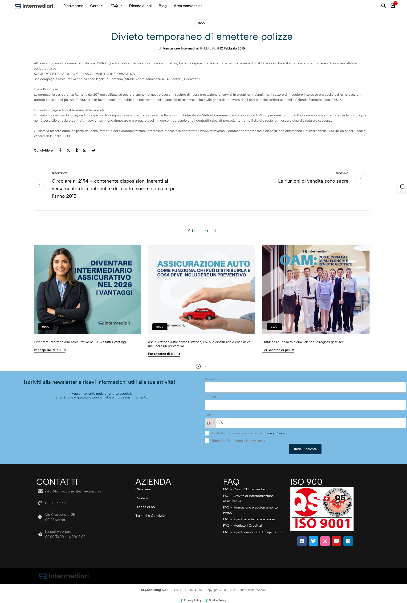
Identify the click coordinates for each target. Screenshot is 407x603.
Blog (163, 6)
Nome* (210, 379)
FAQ (114, 6)
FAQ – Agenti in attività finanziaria (249, 519)
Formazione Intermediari (181, 48)
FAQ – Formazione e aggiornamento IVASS (250, 510)
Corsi (94, 6)
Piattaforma (73, 6)
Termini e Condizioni (151, 516)
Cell (208, 415)
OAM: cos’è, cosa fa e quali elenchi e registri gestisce (303, 342)
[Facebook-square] (302, 541)
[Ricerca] (383, 6)
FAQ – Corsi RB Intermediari (244, 489)
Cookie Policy (217, 600)
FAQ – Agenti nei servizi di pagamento (252, 532)
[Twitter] (313, 541)
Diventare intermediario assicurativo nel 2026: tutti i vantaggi (80, 342)
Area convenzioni (189, 6)
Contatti (141, 498)
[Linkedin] (348, 541)
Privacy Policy (274, 433)
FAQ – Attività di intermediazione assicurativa (248, 498)
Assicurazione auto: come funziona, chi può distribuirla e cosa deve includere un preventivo (199, 344)
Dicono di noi (140, 6)
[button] (198, 366)
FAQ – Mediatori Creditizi (242, 526)
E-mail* (210, 397)
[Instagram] (325, 541)
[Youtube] (336, 541)
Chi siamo (143, 489)
